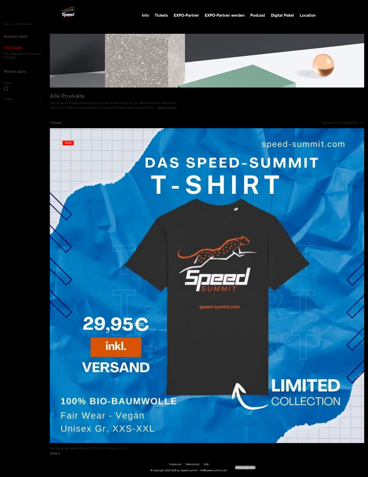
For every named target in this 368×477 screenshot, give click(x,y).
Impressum (175, 464)
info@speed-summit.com (213, 470)
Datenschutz (193, 464)
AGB (206, 464)
